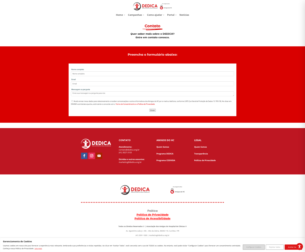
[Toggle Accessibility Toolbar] (299, 246)
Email (73, 79)
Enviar (152, 110)
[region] (152, 245)
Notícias (184, 14)
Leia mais (38, 248)
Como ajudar (154, 14)
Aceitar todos (293, 247)
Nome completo (77, 69)
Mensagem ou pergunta (80, 89)
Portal (170, 14)
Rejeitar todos (274, 247)
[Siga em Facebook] (84, 156)
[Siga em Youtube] (99, 156)
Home (119, 14)
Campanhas (135, 14)
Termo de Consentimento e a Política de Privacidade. (135, 104)
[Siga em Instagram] (91, 156)
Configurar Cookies (253, 247)
